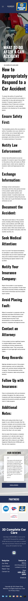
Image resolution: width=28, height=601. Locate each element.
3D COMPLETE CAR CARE (11, 65)
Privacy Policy (15, 590)
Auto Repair (6, 566)
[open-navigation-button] (3, 6)
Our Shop (5, 563)
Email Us (23, 577)
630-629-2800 (13, 537)
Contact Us (6, 571)
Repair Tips (6, 569)
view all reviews (14, 485)
